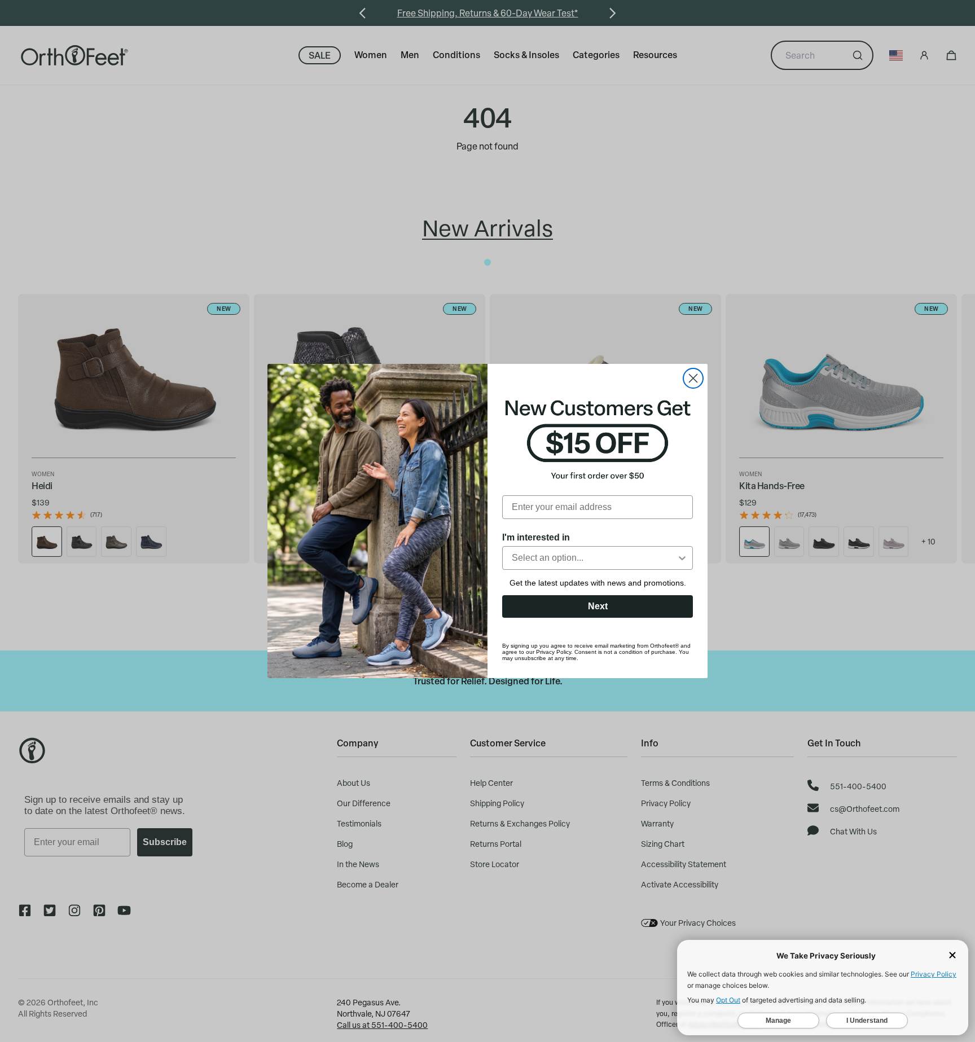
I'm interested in (536, 537)
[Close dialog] (693, 378)
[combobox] (594, 558)
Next (598, 606)
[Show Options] (682, 558)
